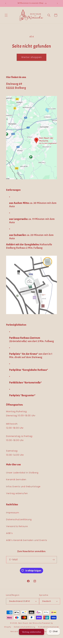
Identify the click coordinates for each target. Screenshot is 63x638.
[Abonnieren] (53, 559)
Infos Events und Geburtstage (23, 486)
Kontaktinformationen (48, 627)
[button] (6, 15)
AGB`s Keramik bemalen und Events (26, 540)
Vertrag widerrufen (17, 493)
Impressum (12, 512)
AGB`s (9, 533)
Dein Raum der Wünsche (30, 623)
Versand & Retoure (17, 526)
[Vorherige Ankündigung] (5, 3)
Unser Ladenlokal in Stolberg (22, 472)
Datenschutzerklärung (19, 519)
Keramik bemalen (16, 479)
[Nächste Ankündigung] (57, 3)
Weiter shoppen (31, 57)
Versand (14, 631)
